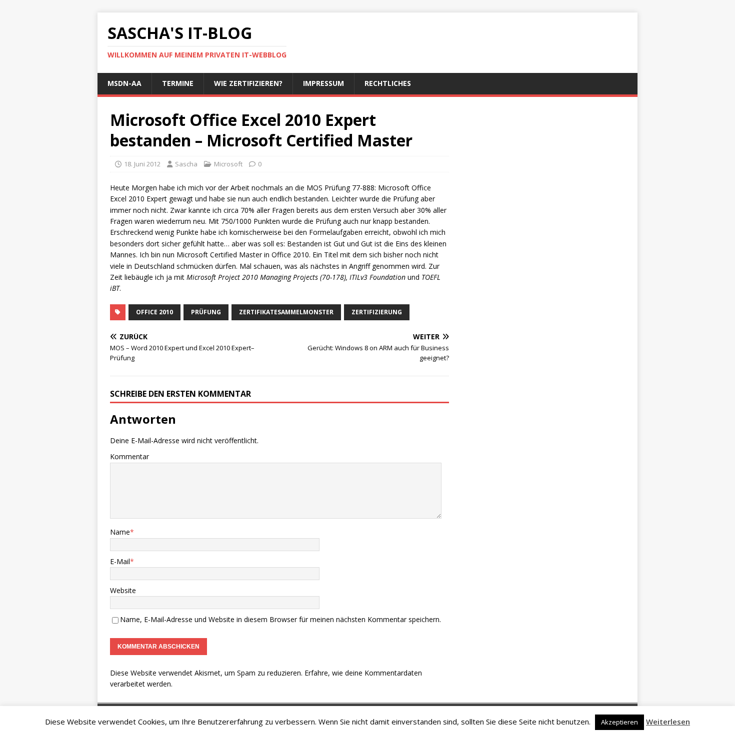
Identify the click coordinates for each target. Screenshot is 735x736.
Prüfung (206, 312)
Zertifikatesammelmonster (286, 312)
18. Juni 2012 (142, 163)
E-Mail (120, 561)
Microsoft (228, 163)
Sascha (186, 163)
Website (123, 590)
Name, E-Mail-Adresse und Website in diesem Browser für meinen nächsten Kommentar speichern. (280, 619)
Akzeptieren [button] (619, 722)
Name (120, 532)
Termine (178, 83)
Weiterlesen (668, 722)
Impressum (323, 83)
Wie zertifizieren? (248, 83)
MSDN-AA (125, 83)
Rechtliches (387, 83)
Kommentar (129, 456)
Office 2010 (154, 312)
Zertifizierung (377, 312)
